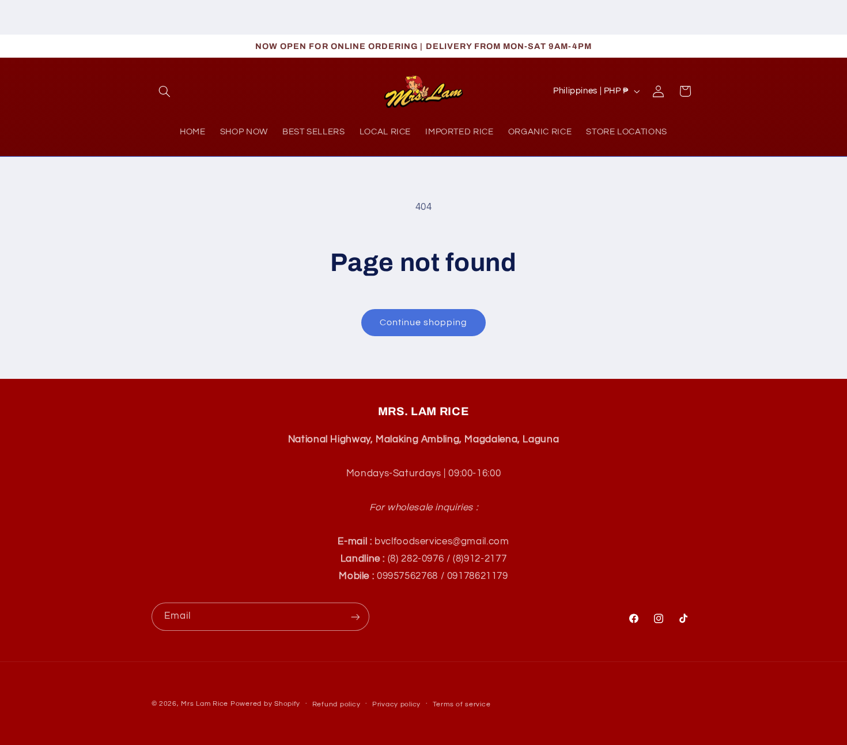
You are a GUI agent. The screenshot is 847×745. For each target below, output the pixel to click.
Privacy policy (396, 704)
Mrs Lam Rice (204, 704)
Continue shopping (424, 322)
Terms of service (462, 704)
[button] (165, 91)
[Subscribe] (355, 617)
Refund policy (336, 704)
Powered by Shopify (265, 704)
